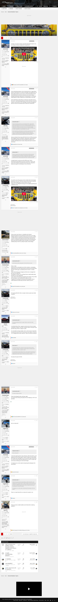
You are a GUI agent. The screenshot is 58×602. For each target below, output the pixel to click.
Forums (11, 6)
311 (6, 54)
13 (14, 34)
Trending (11, 8)
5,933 (7, 189)
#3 (36, 117)
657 (6, 433)
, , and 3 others (20, 84)
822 (6, 329)
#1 (36, 41)
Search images (27, 8)
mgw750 (5, 510)
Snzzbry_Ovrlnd (8, 570)
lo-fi (6, 550)
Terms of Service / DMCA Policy (33, 600)
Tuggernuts (5, 428)
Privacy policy (41, 600)
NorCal (7, 437)
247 (6, 268)
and (17, 144)
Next (11, 37)
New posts (4, 8)
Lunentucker (5, 185)
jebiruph (5, 125)
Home (48, 600)
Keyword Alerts (29, 6)
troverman (33, 545)
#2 (36, 88)
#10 (36, 341)
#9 (36, 316)
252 (6, 187)
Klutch (5, 324)
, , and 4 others (21, 530)
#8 (36, 290)
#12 (36, 420)
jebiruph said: (14, 152)
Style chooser (15, 600)
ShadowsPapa (5, 264)
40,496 (7, 270)
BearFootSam (5, 239)
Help (45, 600)
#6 (36, 231)
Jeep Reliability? (8, 563)
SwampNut (33, 568)
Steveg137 (7, 560)
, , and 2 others (19, 253)
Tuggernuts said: (15, 450)
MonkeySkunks (7, 564)
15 (5, 129)
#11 (36, 387)
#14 (36, 475)
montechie (5, 34)
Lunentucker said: (15, 260)
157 (6, 515)
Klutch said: (14, 345)
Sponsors (20, 600)
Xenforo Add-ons (26, 599)
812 (6, 131)
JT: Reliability (8, 559)
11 (5, 432)
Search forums (19, 8)
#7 (36, 256)
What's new (19, 6)
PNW (6, 248)
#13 (36, 446)
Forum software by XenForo (11, 599)
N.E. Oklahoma (4, 520)
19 (5, 327)
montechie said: (15, 121)
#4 (36, 148)
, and (18, 286)
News (4, 6)
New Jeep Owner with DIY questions (10, 568)
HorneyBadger (32, 564)
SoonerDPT (7, 556)
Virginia (7, 192)
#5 (36, 177)
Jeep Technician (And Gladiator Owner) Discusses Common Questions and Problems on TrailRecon (10, 547)
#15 (36, 502)
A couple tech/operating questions (8, 554)
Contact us (25, 600)
